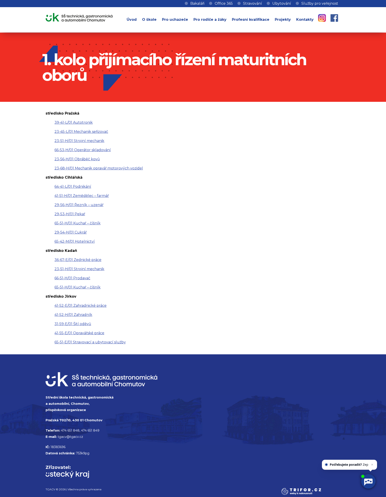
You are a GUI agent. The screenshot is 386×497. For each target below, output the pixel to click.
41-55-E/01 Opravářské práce (79, 333)
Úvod (132, 19)
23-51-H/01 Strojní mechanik (79, 141)
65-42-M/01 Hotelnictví (75, 241)
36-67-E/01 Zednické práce (78, 260)
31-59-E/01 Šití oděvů (73, 324)
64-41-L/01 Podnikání (73, 186)
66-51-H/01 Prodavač (72, 278)
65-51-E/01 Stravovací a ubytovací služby (90, 342)
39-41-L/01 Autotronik (74, 122)
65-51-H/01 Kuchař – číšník (78, 223)
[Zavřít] (372, 460)
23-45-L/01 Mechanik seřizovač (81, 131)
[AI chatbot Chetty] (368, 481)
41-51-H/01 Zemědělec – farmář (82, 196)
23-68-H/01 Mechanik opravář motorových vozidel (99, 168)
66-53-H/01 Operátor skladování (83, 150)
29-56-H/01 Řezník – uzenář (79, 205)
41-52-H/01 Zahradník (73, 315)
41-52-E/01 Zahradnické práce (81, 305)
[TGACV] (79, 16)
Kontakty (305, 19)
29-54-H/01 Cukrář (71, 232)
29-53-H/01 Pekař (70, 214)
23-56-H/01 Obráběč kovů (77, 159)
